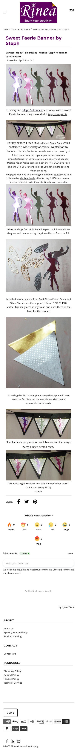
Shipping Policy (12, 671)
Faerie (57, 174)
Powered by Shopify (28, 746)
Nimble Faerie (27, 178)
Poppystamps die (57, 114)
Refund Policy (11, 675)
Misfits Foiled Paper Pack (48, 143)
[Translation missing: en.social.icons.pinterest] (35, 502)
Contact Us (10, 653)
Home (7, 29)
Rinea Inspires (21, 29)
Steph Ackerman (57, 52)
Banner (10, 52)
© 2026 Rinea (10, 746)
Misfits (43, 52)
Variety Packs (13, 56)
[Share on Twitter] (26, 502)
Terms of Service (13, 682)
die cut (19, 52)
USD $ (11, 712)
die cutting (31, 52)
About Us (9, 628)
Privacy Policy (11, 678)
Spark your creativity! (16, 632)
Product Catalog (12, 636)
